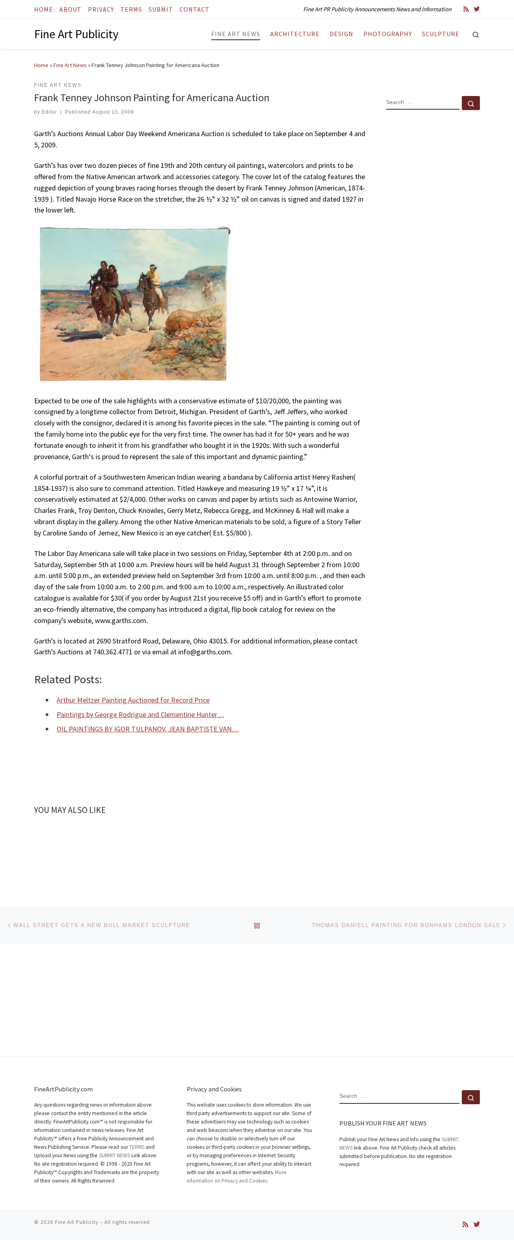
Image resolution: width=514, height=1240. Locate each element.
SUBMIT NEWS (114, 1155)
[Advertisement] (433, 246)
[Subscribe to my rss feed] (466, 9)
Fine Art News (70, 65)
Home (41, 65)
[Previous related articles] (337, 833)
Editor (49, 112)
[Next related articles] (356, 833)
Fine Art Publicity (76, 1222)
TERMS (137, 1147)
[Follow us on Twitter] (477, 9)
